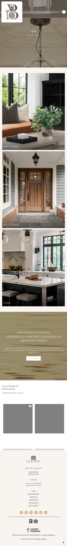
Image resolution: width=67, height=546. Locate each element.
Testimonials (33, 503)
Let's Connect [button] (33, 358)
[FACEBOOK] (21, 512)
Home (33, 491)
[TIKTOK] (36, 512)
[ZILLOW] (45, 512)
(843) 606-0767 (33, 472)
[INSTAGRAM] (31, 512)
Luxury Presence (48, 535)
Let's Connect (33, 505)
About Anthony (33, 494)
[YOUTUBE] (41, 512)
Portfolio (33, 497)
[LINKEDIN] (26, 512)
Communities (33, 500)
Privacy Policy (41, 539)
